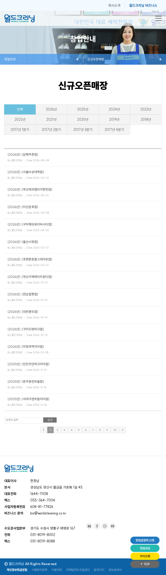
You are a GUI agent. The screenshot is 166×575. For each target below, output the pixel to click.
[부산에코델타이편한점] (37, 189)
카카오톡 (145, 556)
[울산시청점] (30, 242)
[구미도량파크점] (33, 329)
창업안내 (10, 59)
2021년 (51, 119)
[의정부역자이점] (33, 347)
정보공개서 (115, 570)
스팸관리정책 (39, 570)
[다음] (122, 430)
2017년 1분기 (20, 129)
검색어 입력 (12, 419)
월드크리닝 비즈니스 (143, 5)
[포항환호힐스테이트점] (37, 259)
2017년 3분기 (83, 129)
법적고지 (99, 570)
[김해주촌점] (30, 154)
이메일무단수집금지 (77, 570)
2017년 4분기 (114, 129)
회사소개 (114, 5)
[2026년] (14, 154)
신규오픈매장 (95, 59)
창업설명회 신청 (145, 540)
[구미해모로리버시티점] (37, 224)
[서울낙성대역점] (33, 172)
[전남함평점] (30, 294)
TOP (146, 564)
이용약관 (56, 570)
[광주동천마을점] (33, 381)
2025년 (82, 109)
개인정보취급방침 (16, 570)
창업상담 (145, 548)
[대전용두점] (30, 312)
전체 (20, 109)
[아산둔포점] (30, 207)
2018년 (146, 119)
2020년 (82, 119)
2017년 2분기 (51, 129)
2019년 (114, 119)
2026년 (51, 109)
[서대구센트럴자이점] (35, 399)
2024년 (114, 109)
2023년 (145, 109)
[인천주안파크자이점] (35, 364)
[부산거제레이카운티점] (37, 277)
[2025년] (14, 364)
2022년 (20, 119)
